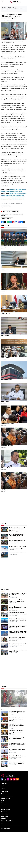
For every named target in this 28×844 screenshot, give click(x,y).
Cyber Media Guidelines (7, 820)
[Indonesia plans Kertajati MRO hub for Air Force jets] (4, 651)
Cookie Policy (4, 816)
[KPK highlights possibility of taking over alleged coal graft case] (14, 325)
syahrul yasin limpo (7, 218)
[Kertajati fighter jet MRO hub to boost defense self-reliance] (4, 639)
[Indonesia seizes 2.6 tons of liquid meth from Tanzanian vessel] (4, 645)
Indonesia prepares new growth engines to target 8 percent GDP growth (17, 607)
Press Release (4, 805)
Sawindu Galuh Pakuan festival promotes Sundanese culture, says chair (17, 529)
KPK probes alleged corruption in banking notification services (12, 378)
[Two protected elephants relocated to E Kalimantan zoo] (4, 601)
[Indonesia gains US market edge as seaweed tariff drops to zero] (4, 713)
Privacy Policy (4, 814)
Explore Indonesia (5, 798)
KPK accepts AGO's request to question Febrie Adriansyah (13, 290)
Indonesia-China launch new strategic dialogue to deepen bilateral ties (16, 725)
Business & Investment (6, 796)
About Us (3, 818)
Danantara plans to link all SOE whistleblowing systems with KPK (13, 356)
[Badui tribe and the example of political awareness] (4, 542)
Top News (4, 686)
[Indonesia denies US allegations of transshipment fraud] (4, 757)
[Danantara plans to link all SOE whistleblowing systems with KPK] (14, 347)
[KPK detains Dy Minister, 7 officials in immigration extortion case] (14, 480)
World (2, 793)
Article (2, 800)
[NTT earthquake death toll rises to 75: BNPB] (4, 751)
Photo (2, 802)
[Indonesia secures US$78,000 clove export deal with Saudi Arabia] (4, 732)
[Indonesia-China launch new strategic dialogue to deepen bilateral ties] (4, 726)
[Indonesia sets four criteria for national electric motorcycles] (4, 764)
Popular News (5, 589)
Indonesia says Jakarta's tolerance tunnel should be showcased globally (17, 595)
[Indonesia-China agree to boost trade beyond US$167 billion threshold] (4, 719)
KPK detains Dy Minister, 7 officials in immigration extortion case (14, 489)
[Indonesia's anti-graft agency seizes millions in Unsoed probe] (14, 237)
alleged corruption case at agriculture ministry (12, 215)
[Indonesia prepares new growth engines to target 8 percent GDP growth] (4, 608)
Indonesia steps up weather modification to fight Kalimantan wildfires (14, 707)
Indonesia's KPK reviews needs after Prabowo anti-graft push (13, 400)
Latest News (4, 523)
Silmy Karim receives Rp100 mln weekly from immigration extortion (13, 445)
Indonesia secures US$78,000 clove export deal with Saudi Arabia (16, 732)
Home (4, 7)
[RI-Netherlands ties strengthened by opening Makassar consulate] (4, 745)
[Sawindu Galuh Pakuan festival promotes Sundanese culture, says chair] (4, 529)
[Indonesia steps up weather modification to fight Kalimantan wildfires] (14, 698)
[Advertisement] (14, 508)
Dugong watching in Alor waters (17, 553)
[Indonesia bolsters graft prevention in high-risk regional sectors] (14, 303)
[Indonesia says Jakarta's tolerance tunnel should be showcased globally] (4, 595)
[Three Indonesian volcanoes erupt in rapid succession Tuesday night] (4, 633)
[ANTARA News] (15, 1)
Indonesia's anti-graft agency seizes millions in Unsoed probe (13, 246)
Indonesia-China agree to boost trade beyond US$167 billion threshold (17, 719)
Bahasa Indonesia (5, 809)
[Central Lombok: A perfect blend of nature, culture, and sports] (4, 548)
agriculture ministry (12, 211)
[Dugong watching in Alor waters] (4, 554)
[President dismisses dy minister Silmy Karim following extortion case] (14, 414)
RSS (2, 823)
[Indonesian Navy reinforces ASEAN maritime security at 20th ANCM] (4, 627)
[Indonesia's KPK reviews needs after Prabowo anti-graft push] (14, 392)
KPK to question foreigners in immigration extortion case (12, 268)
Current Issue (11, 7)
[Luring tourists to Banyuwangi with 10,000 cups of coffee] (4, 536)
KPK (4, 211)
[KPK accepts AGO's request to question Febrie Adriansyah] (14, 281)
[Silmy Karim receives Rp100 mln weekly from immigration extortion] (14, 436)
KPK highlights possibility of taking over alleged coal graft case (13, 334)
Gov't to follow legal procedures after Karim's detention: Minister (13, 467)
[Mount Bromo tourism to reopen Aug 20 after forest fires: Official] (4, 620)
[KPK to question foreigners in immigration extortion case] (14, 259)
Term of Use (4, 811)
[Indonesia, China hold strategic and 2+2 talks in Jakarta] (4, 739)
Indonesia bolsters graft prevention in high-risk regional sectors (13, 312)
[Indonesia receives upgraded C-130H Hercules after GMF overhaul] (4, 614)
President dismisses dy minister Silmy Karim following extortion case (12, 423)
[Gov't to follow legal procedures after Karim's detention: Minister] (14, 458)
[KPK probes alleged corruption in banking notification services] (14, 369)
